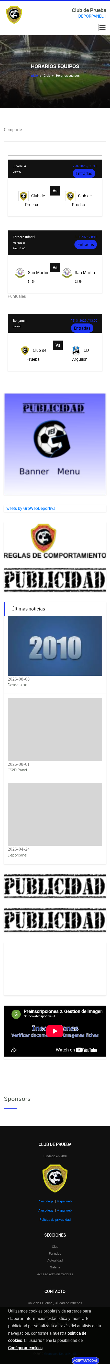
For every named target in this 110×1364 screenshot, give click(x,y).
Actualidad (55, 1260)
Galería (55, 1267)
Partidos (55, 1253)
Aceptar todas (85, 1360)
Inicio (34, 75)
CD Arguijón (80, 355)
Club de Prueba (35, 200)
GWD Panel (17, 770)
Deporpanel (17, 855)
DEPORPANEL (91, 16)
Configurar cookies (25, 1347)
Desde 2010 (17, 685)
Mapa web (64, 1201)
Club (55, 1246)
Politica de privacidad (55, 1219)
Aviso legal (46, 1201)
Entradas (84, 173)
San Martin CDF (38, 277)
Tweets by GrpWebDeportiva (30, 508)
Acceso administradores (55, 1274)
